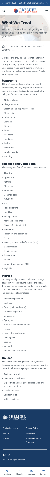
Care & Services (16, 46)
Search (6, 433)
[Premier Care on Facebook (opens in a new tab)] (4, 454)
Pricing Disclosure (10, 428)
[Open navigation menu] (46, 10)
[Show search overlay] (3, 10)
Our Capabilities (34, 46)
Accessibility (31, 433)
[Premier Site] (3, 46)
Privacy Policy (32, 428)
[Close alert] (46, 2)
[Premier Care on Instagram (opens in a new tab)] (9, 454)
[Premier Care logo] (25, 10)
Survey (6, 439)
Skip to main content (10, 2)
